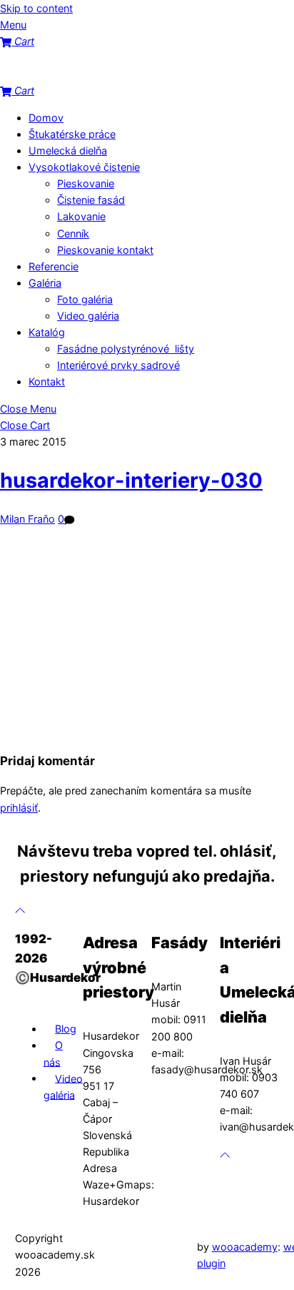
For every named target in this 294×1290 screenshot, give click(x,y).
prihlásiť (19, 808)
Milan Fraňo (27, 519)
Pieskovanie (85, 183)
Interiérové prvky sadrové (118, 365)
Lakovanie (81, 216)
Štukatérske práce (72, 134)
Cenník (73, 233)
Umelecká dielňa (68, 150)
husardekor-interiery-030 (131, 480)
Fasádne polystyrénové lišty (125, 349)
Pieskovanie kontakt (105, 250)
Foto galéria (85, 299)
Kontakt (47, 381)
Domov (46, 118)
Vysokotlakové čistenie (84, 167)
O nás (54, 1053)
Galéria (45, 283)
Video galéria (88, 316)
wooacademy (245, 1247)
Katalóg (47, 332)
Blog (65, 1029)
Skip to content (36, 8)
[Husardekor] (71, 74)
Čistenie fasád (91, 200)
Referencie (53, 266)
